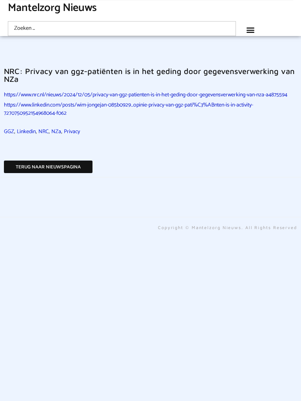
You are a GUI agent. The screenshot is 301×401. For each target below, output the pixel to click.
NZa (56, 132)
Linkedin (26, 132)
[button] (250, 29)
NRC (43, 132)
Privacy (72, 132)
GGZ (9, 132)
